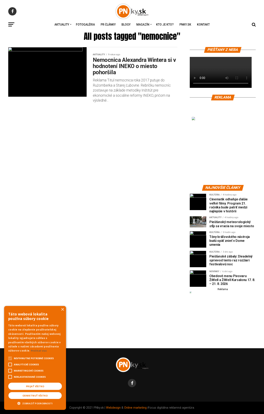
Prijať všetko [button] (35, 386)
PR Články (108, 24)
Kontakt (203, 24)
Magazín (142, 24)
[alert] (35, 358)
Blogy (126, 24)
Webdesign (113, 407)
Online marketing (135, 407)
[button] (35, 403)
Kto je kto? (165, 24)
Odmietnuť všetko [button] (35, 395)
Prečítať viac (39, 350)
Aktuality (61, 24)
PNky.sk (185, 24)
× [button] (62, 309)
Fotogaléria (85, 24)
